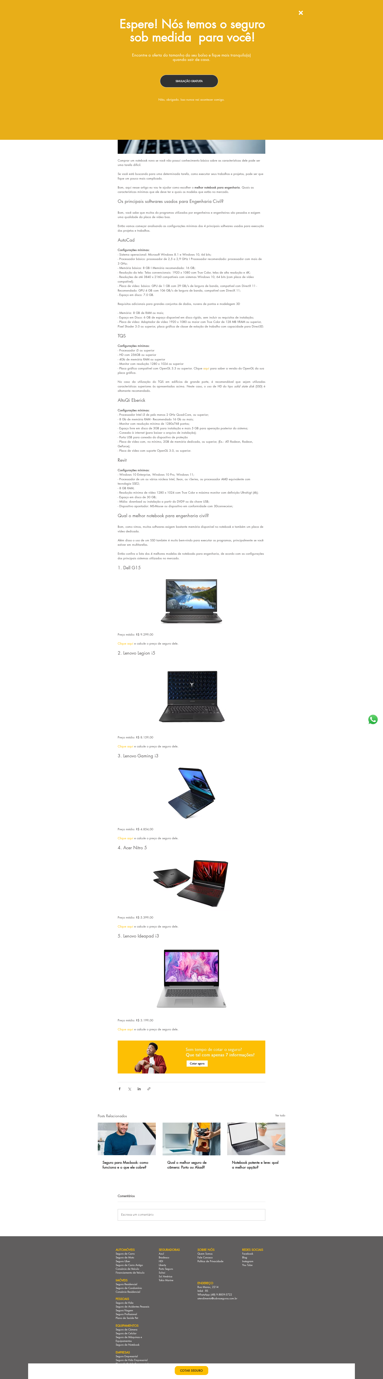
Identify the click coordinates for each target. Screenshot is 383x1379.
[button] (301, 13)
